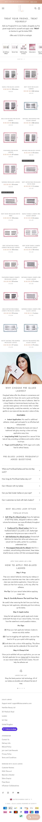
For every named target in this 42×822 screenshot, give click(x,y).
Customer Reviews (8, 767)
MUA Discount (7, 771)
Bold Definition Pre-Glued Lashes (10, 119)
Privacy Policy (6, 754)
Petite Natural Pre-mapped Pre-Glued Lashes (10, 341)
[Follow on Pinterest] (13, 793)
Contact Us (5, 739)
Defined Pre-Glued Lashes (31, 150)
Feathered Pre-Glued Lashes (11, 151)
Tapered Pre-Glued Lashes (11, 182)
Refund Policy (6, 747)
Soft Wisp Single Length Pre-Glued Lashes (31, 246)
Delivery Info (6, 743)
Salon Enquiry (6, 778)
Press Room (6, 782)
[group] (6, 48)
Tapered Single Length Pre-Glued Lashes (31, 310)
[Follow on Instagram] (8, 793)
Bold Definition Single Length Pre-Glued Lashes (11, 310)
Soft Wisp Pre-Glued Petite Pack (10, 214)
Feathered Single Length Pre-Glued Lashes (11, 278)
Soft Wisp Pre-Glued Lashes (31, 88)
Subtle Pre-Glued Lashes (10, 87)
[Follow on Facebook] (3, 793)
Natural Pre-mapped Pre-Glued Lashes (31, 119)
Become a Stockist (8, 775)
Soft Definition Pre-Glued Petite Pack (31, 183)
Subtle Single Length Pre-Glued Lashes (31, 214)
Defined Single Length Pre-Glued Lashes (31, 278)
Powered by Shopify (29, 803)
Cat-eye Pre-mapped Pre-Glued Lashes (31, 341)
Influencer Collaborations (10, 785)
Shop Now (33, 1)
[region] (21, 677)
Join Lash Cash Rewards (10, 750)
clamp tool (24, 657)
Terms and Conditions (9, 757)
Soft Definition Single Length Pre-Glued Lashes (11, 246)
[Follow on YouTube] (18, 793)
